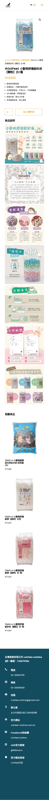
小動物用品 (15, 60)
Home (7, 60)
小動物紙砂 (25, 60)
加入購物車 (28, 111)
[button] (40, 19)
